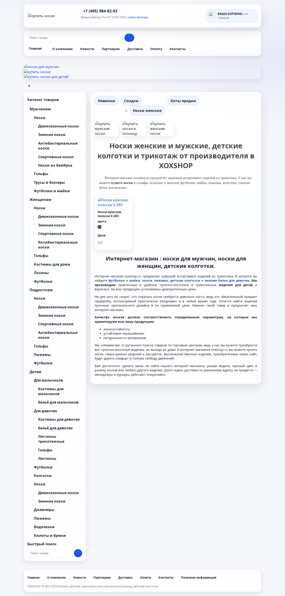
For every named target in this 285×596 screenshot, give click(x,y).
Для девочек (45, 410)
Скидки (131, 100)
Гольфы (41, 173)
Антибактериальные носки (57, 146)
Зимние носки (51, 134)
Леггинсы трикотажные (51, 439)
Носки (39, 117)
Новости (87, 49)
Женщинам (40, 199)
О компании (62, 49)
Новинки (106, 100)
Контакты (178, 49)
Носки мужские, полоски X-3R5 (110, 214)
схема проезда (137, 17)
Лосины (41, 272)
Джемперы (44, 509)
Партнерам (111, 49)
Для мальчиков (48, 380)
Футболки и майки (52, 190)
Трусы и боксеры (49, 182)
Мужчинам (40, 109)
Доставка (135, 49)
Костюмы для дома (52, 264)
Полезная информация (198, 578)
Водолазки (44, 526)
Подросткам (41, 289)
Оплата (156, 49)
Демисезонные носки (58, 126)
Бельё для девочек (55, 428)
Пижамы (42, 354)
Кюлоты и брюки (50, 535)
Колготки (43, 475)
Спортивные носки (56, 156)
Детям (35, 371)
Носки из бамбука (55, 165)
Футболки (43, 281)
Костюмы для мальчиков (50, 391)
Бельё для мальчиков (58, 402)
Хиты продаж (183, 100)
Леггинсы (47, 458)
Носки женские (147, 110)
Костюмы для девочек (59, 419)
